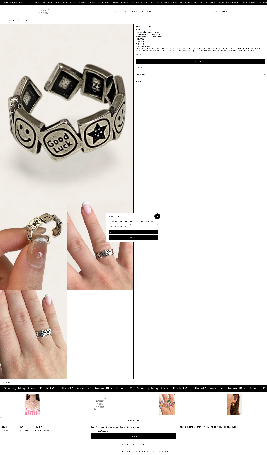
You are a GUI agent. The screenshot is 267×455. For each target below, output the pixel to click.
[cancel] (157, 216)
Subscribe (133, 237)
